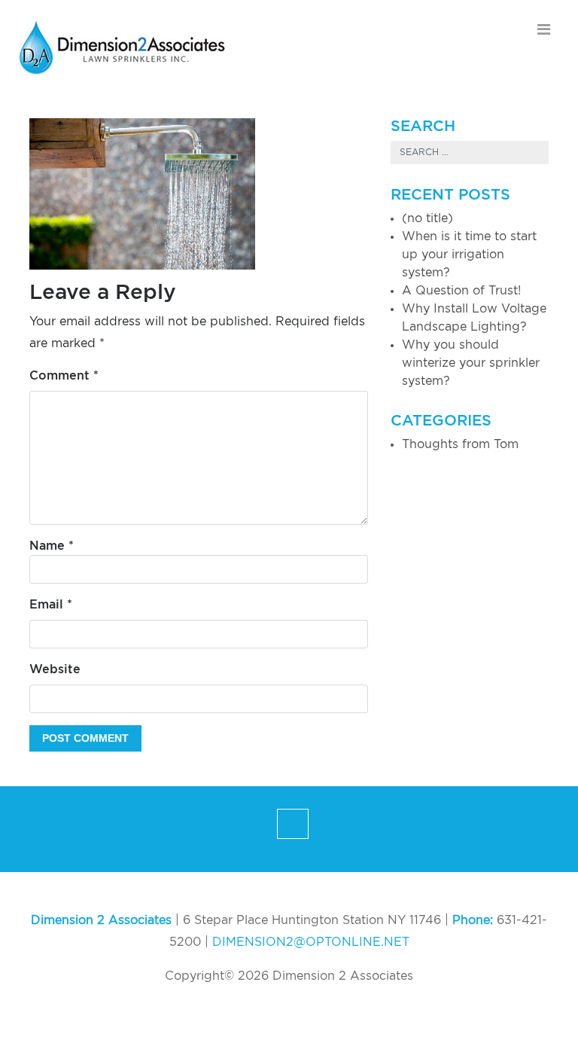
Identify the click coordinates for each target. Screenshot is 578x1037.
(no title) (427, 218)
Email (50, 605)
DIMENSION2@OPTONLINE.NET (310, 942)
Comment (64, 376)
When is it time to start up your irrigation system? (469, 254)
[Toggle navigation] (544, 29)
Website (55, 669)
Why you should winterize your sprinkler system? (471, 363)
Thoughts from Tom (460, 444)
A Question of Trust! (461, 291)
